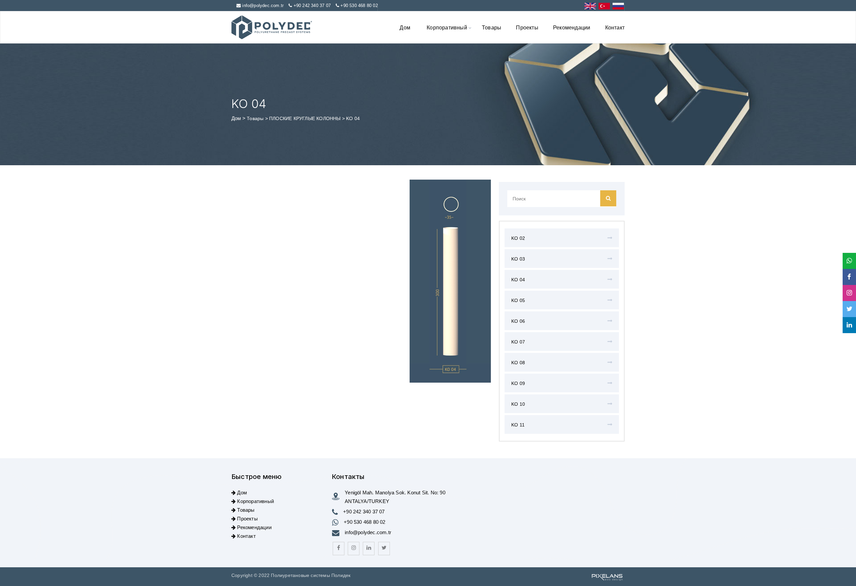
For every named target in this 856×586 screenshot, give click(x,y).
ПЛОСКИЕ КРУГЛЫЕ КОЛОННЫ (305, 118)
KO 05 (518, 300)
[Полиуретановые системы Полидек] (271, 27)
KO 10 (518, 404)
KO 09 (518, 383)
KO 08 (518, 362)
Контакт (615, 27)
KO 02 (518, 238)
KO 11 (518, 424)
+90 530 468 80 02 (359, 5)
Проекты (527, 27)
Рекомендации (571, 27)
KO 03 (518, 259)
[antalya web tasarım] (606, 576)
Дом (405, 27)
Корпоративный (447, 27)
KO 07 (518, 342)
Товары (491, 27)
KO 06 (518, 321)
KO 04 (518, 279)
